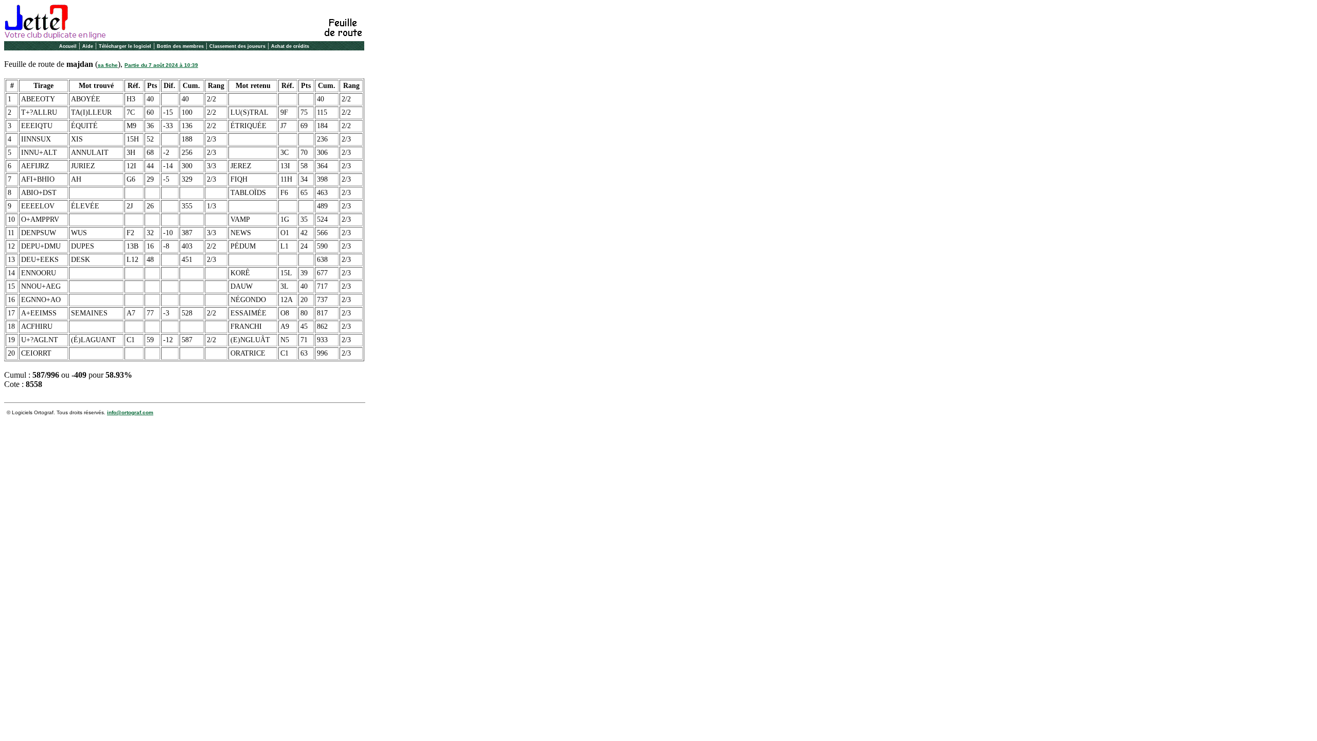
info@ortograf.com (130, 412)
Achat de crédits (290, 46)
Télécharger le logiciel (125, 46)
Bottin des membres (180, 46)
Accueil (68, 46)
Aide (87, 46)
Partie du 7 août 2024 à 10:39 (161, 65)
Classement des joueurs (237, 46)
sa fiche (108, 65)
